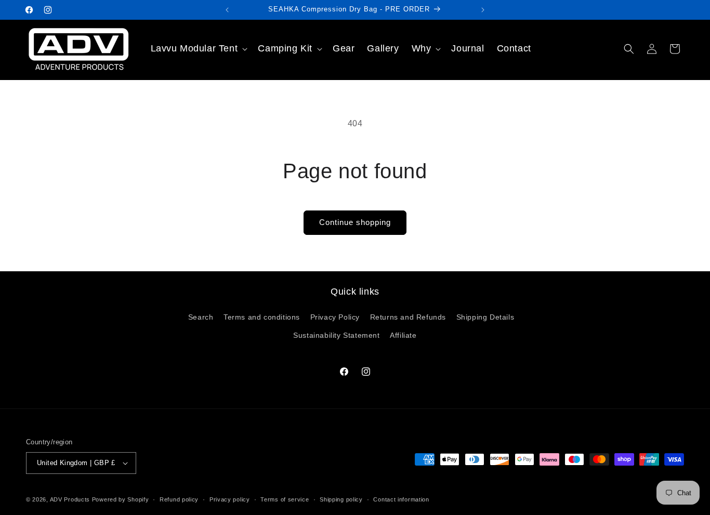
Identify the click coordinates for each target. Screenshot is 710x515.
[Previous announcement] (227, 10)
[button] (198, 48)
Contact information (401, 499)
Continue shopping (355, 222)
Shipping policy (341, 499)
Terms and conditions (261, 317)
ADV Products (70, 499)
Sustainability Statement (336, 335)
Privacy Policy (335, 317)
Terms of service (284, 499)
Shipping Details (485, 317)
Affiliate (403, 335)
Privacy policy (229, 499)
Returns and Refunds (408, 317)
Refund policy (179, 499)
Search (201, 317)
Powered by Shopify (120, 499)
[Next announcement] (482, 10)
